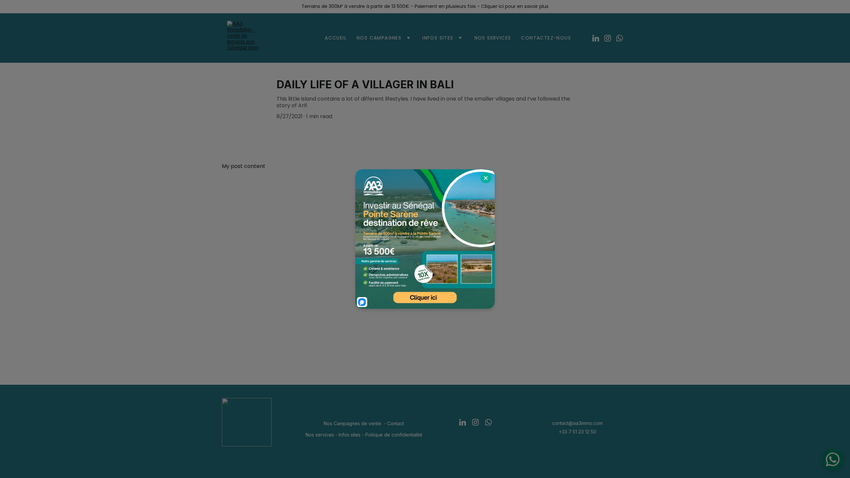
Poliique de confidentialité (393, 435)
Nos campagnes (379, 38)
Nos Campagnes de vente (352, 423)
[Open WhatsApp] (832, 459)
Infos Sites (437, 38)
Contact (395, 423)
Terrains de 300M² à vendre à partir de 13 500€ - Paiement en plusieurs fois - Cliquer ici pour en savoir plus (425, 6)
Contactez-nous (546, 38)
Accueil (336, 38)
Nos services (492, 38)
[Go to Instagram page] (610, 38)
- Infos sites (347, 435)
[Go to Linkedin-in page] (598, 38)
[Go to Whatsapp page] (619, 38)
